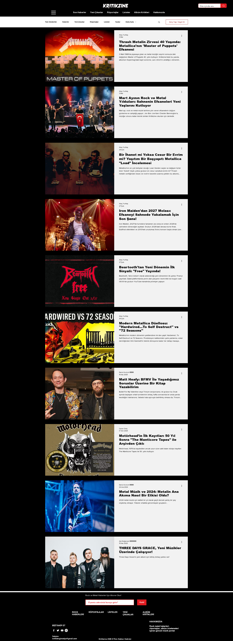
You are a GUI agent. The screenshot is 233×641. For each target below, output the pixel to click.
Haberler (65, 22)
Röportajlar (94, 22)
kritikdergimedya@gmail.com (64, 638)
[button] (159, 22)
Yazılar (117, 22)
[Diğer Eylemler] (182, 35)
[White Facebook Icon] (53, 630)
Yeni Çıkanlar (79, 22)
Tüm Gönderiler (51, 22)
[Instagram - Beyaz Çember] (66, 630)
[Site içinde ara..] (223, 6)
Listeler (107, 22)
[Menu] (53, 12)
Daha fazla (130, 22)
